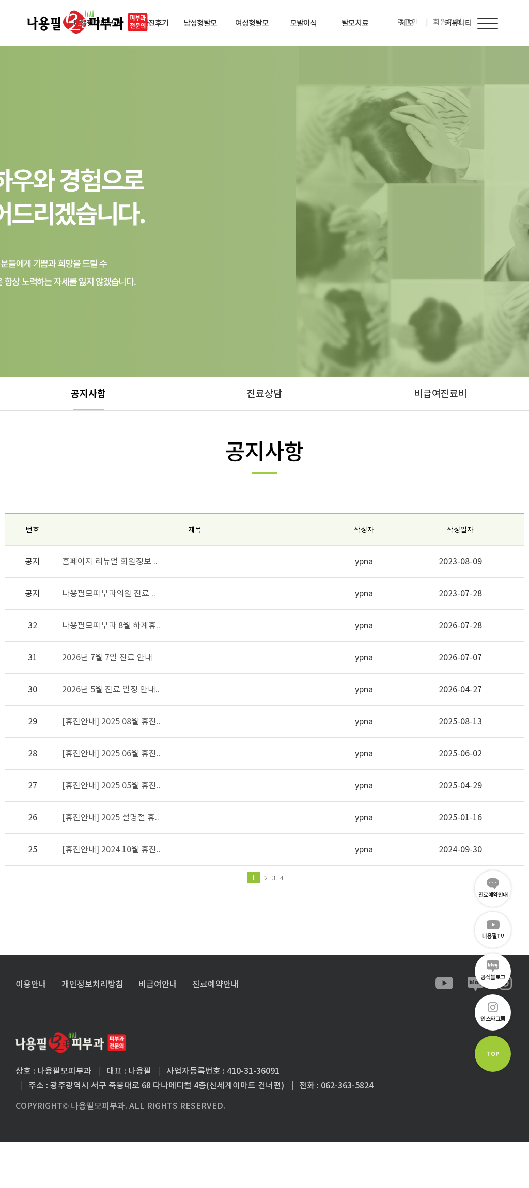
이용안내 (30, 984)
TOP (493, 1053)
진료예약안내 (493, 894)
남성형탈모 (200, 23)
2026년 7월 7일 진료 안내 (107, 657)
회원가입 (447, 22)
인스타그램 (492, 1018)
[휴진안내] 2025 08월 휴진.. (111, 721)
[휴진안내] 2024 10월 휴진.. (111, 849)
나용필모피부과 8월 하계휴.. (111, 625)
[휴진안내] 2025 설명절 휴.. (110, 817)
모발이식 (303, 23)
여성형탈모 (252, 23)
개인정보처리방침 (92, 984)
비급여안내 (157, 984)
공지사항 (88, 394)
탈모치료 (354, 23)
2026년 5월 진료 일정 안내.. (111, 689)
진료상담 (264, 394)
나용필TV (493, 936)
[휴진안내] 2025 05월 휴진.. (111, 785)
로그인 (407, 22)
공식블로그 (492, 977)
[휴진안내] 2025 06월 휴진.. (111, 753)
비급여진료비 (440, 394)
